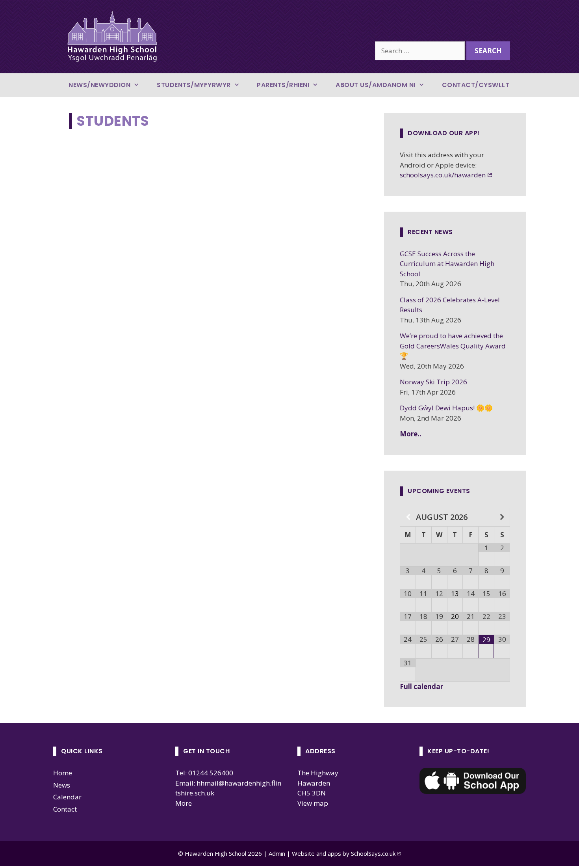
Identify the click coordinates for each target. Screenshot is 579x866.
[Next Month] (502, 517)
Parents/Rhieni (283, 84)
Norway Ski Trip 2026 (433, 381)
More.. (410, 433)
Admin (278, 853)
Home (62, 772)
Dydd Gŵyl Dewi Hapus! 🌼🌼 (446, 407)
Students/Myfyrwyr (194, 84)
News (61, 785)
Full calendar (421, 686)
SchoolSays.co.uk (373, 853)
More (183, 803)
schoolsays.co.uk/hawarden (443, 174)
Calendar (67, 796)
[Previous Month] (408, 517)
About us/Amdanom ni (376, 84)
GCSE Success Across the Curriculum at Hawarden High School (447, 263)
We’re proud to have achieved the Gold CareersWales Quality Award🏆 (453, 345)
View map (312, 803)
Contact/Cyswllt (476, 84)
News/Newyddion (99, 84)
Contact (65, 809)
